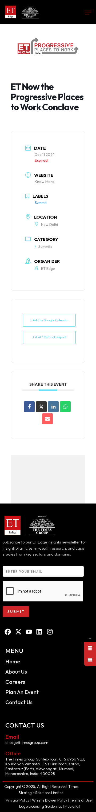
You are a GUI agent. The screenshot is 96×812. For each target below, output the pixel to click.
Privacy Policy (18, 800)
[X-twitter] (18, 632)
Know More (44, 181)
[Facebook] (8, 632)
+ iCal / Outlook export (49, 337)
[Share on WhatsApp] (65, 406)
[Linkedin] (39, 632)
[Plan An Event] (90, 660)
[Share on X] (41, 406)
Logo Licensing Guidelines (40, 806)
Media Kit (72, 806)
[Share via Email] (47, 418)
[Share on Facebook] (29, 406)
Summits (45, 246)
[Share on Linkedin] (53, 406)
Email (12, 736)
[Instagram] (50, 632)
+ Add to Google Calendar (49, 320)
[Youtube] (29, 632)
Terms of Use (81, 800)
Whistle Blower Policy (49, 800)
